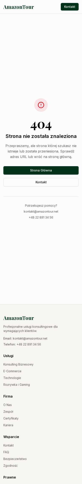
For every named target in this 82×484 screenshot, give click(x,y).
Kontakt (69, 6)
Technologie (12, 378)
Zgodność (10, 465)
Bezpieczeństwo (15, 459)
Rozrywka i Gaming (16, 384)
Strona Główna (41, 170)
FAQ (6, 452)
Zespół (8, 411)
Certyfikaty (11, 418)
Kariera (8, 425)
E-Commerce (12, 371)
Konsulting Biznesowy (18, 364)
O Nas (7, 405)
